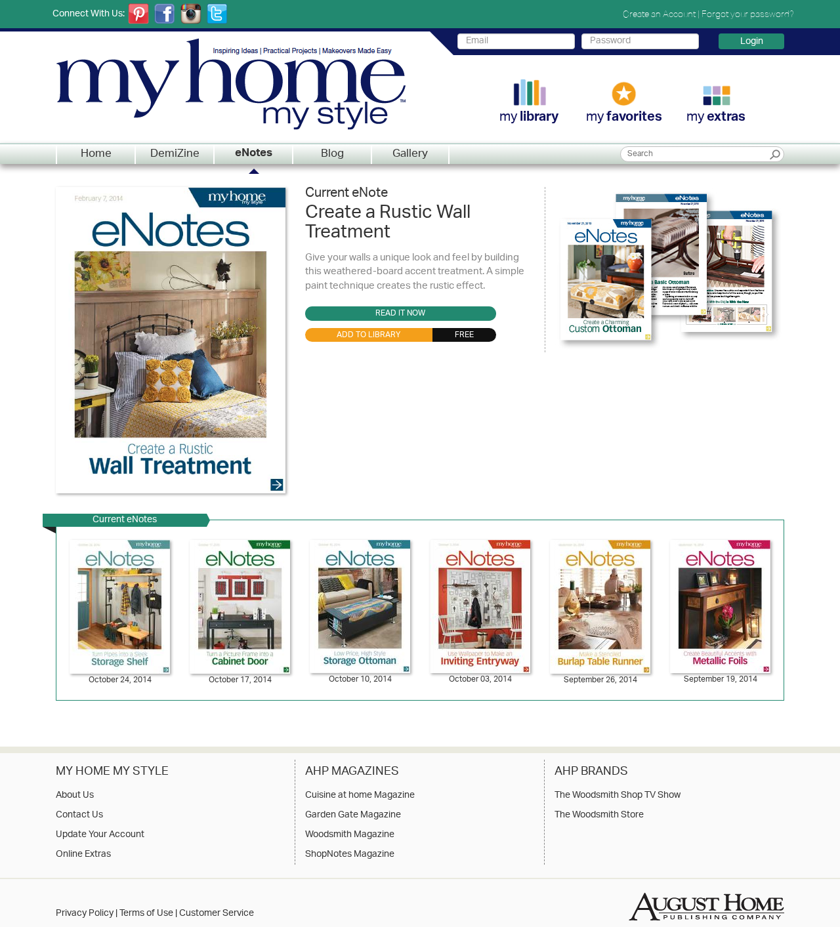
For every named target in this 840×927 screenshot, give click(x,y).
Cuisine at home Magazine (360, 796)
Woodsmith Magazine (349, 835)
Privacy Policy (85, 913)
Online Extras (83, 855)
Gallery (410, 154)
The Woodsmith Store (599, 815)
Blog (332, 154)
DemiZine (175, 154)
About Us (75, 796)
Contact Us (79, 815)
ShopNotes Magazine (349, 855)
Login (751, 41)
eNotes (253, 154)
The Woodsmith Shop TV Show (618, 796)
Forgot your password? (748, 14)
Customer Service (216, 913)
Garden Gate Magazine (353, 815)
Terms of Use (146, 913)
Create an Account (659, 14)
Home (96, 154)
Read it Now (400, 313)
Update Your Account (100, 835)
